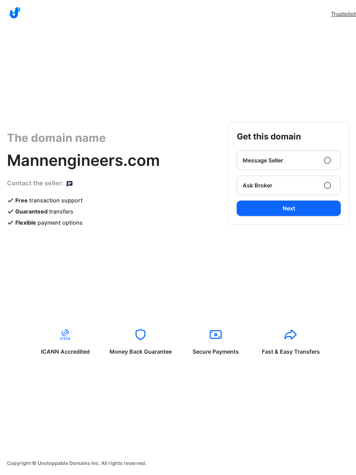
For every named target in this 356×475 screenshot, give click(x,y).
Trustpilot (343, 13)
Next (289, 208)
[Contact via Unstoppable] (69, 183)
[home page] (14, 12)
